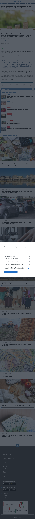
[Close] (33, 244)
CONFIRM (11, 271)
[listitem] (17, 256)
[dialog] (17, 259)
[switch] (29, 258)
